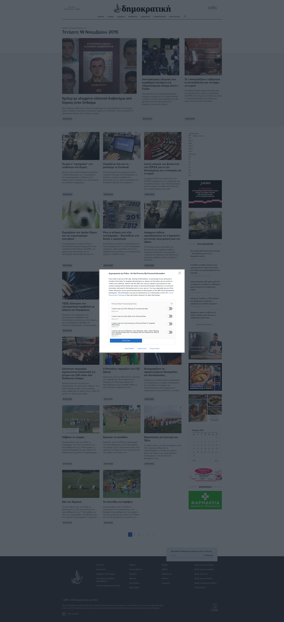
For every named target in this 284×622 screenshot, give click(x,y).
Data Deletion (129, 348)
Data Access (142, 348)
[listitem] (142, 304)
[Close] (180, 274)
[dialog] (142, 311)
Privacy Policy (154, 348)
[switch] (169, 308)
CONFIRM (126, 341)
